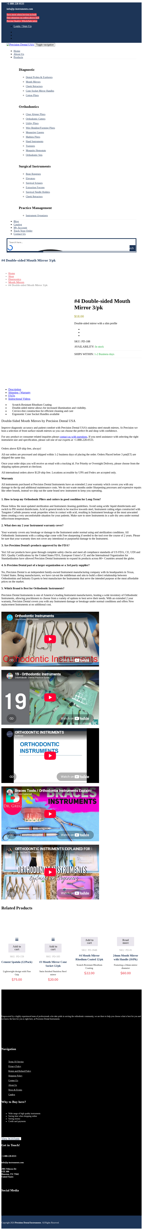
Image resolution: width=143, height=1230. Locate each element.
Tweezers (30, 146)
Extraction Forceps (35, 187)
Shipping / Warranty (19, 392)
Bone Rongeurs (33, 174)
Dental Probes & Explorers (39, 77)
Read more (125, 941)
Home (11, 273)
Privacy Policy (14, 1066)
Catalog (11, 1094)
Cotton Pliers (32, 95)
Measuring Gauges (35, 132)
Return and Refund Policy (19, 1071)
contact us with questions (73, 436)
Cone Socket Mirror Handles (40, 91)
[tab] (75, 389)
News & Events (15, 1090)
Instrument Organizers (37, 215)
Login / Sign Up (23, 26)
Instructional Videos (19, 398)
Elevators (30, 178)
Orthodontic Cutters (35, 119)
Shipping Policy (15, 1076)
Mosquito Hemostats (36, 150)
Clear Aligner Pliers (35, 114)
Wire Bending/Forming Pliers (40, 128)
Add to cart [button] (17, 948)
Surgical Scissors (34, 183)
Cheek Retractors (34, 86)
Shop (11, 276)
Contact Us (13, 1080)
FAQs (11, 395)
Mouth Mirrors (33, 82)
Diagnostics (14, 279)
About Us (12, 1085)
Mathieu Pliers (33, 137)
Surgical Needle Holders (38, 192)
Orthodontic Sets (34, 155)
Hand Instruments (34, 141)
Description (14, 389)
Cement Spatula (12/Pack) (16, 961)
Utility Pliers (32, 123)
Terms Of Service (16, 1061)
